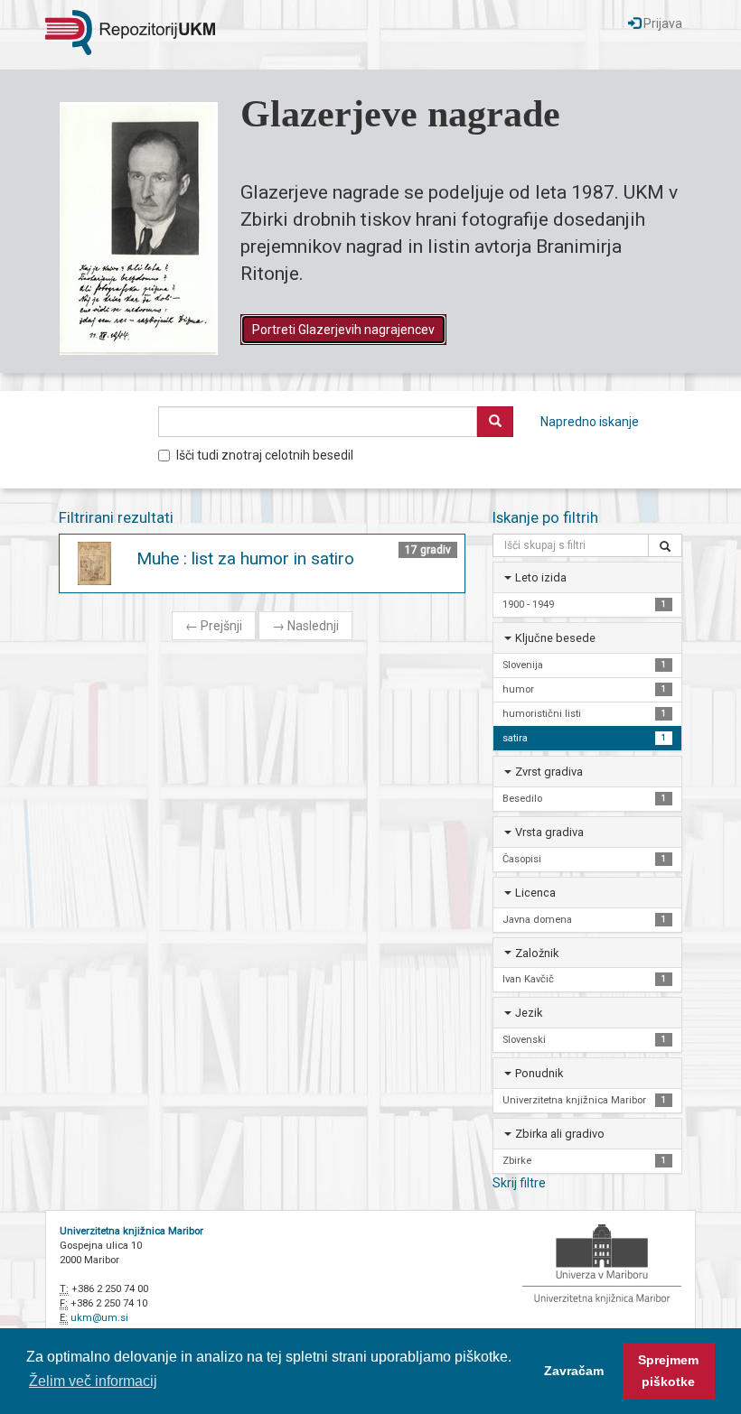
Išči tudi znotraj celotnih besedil (264, 455)
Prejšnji (213, 626)
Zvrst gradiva (549, 771)
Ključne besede (555, 638)
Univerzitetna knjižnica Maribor (131, 1231)
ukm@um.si (99, 1318)
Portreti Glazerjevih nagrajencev (343, 329)
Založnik (536, 953)
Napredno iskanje (589, 421)
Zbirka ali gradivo (560, 1133)
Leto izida (541, 577)
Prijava (661, 23)
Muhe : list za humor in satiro (245, 558)
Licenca (535, 892)
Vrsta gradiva (549, 832)
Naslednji (305, 626)
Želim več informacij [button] (93, 1381)
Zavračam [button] (574, 1370)
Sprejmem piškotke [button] (668, 1371)
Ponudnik (539, 1073)
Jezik (528, 1012)
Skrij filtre (519, 1183)
